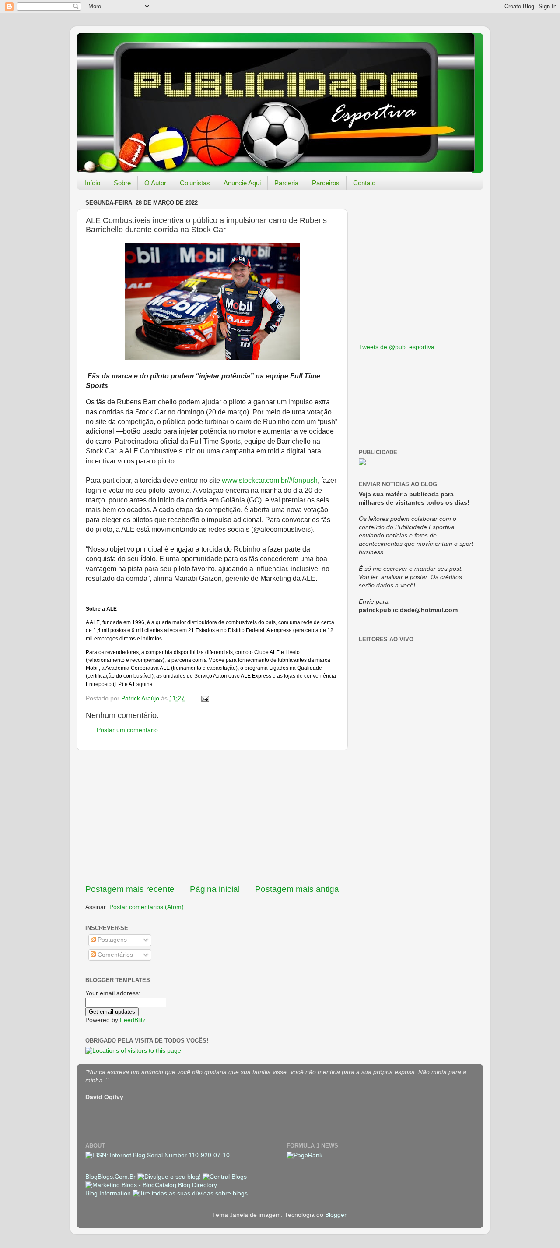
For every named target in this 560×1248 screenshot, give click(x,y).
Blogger (335, 1215)
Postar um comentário (127, 730)
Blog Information (108, 1193)
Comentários (114, 954)
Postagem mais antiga (297, 889)
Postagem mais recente (130, 889)
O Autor (155, 183)
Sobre (122, 183)
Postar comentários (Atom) (146, 907)
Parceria (286, 183)
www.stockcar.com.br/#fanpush (270, 480)
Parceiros (326, 183)
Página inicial (215, 889)
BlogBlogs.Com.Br (111, 1177)
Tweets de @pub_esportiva (396, 347)
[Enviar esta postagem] (204, 698)
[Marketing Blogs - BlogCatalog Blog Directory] (151, 1185)
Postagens (111, 940)
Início (92, 183)
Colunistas (195, 183)
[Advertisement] (212, 817)
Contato (364, 183)
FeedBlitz (133, 1020)
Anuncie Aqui (242, 183)
